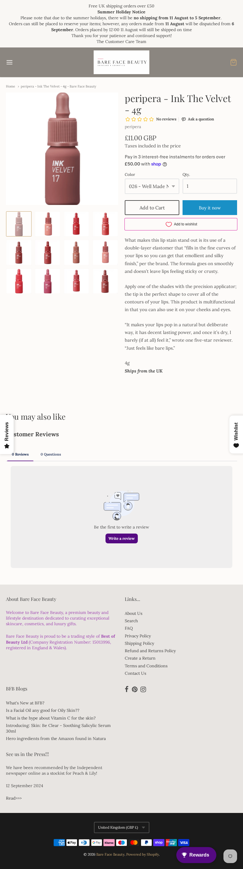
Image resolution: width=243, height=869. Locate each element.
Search (131, 620)
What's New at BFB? (25, 703)
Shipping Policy (139, 643)
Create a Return (140, 658)
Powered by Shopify (142, 854)
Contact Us (135, 673)
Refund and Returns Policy (150, 650)
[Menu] (29, 62)
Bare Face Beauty (110, 854)
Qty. (186, 175)
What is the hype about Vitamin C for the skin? (51, 718)
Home (10, 86)
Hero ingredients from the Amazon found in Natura (56, 738)
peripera (133, 126)
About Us (133, 613)
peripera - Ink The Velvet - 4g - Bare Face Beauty (58, 86)
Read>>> (14, 798)
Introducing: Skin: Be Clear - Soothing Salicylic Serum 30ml (58, 728)
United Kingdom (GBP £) (118, 827)
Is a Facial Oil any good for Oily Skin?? (42, 710)
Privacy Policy (138, 636)
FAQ (129, 628)
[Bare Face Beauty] (121, 62)
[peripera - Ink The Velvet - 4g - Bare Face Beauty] (19, 224)
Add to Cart (152, 208)
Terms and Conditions (146, 666)
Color (130, 175)
